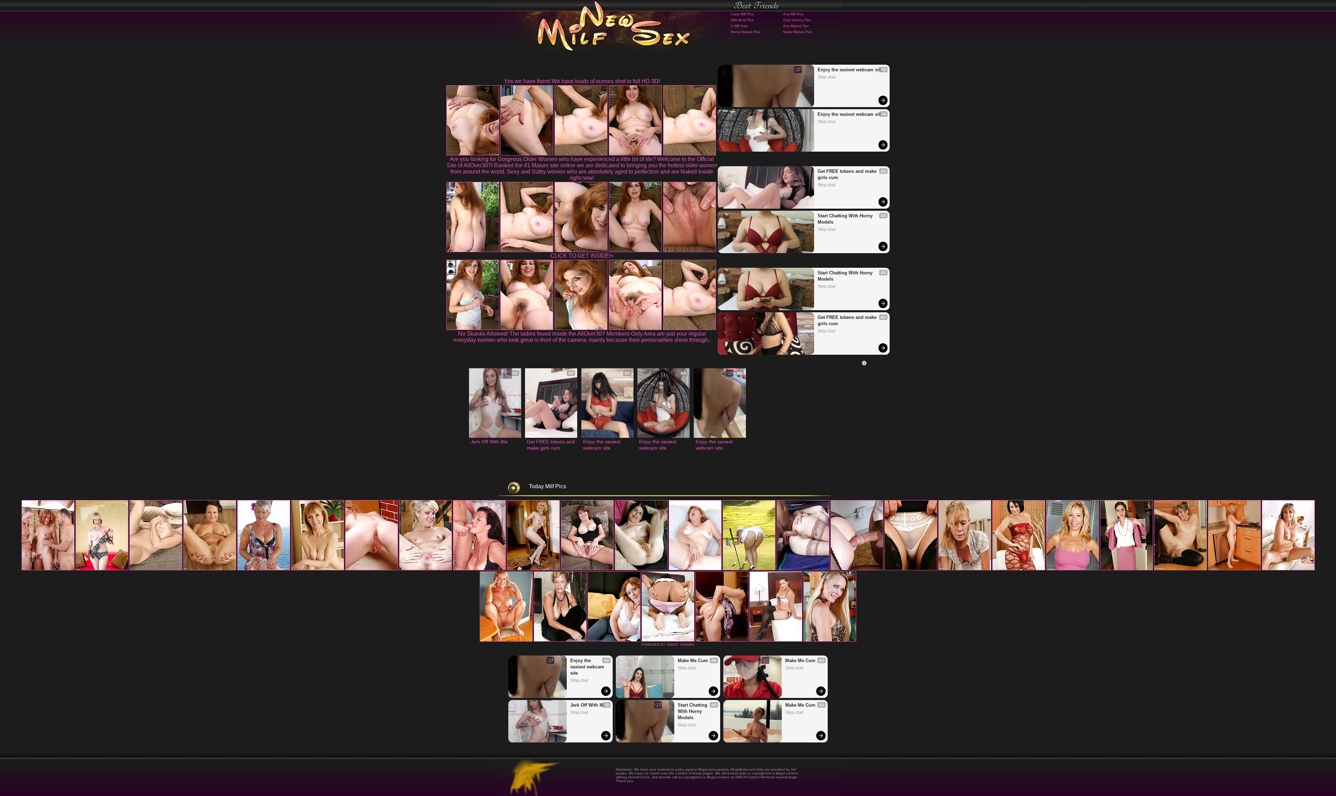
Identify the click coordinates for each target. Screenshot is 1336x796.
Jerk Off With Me (489, 441)
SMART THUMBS (680, 644)
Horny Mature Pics (745, 32)
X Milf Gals (739, 26)
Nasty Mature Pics (797, 32)
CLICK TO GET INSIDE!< (582, 256)
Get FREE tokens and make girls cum (848, 174)
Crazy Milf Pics (742, 14)
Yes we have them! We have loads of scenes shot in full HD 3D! (582, 81)
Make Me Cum (693, 660)
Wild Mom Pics (742, 20)
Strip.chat (826, 77)
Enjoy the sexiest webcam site (850, 69)
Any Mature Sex (796, 26)
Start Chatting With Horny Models (846, 219)
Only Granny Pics (797, 20)
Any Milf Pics (793, 14)
